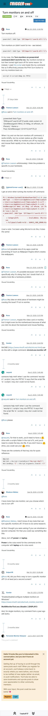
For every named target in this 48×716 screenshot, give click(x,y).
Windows (8, 16)
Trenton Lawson (12, 108)
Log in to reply (39, 20)
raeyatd (9, 372)
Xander (9, 343)
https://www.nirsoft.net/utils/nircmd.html (25, 347)
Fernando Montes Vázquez (16, 636)
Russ (8, 29)
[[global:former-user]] (14, 187)
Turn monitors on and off (23, 112)
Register (8, 697)
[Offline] (3, 29)
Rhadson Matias (12, 492)
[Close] (43, 654)
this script (18, 65)
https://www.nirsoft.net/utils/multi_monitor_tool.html (22, 602)
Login (15, 697)
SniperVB (9, 572)
